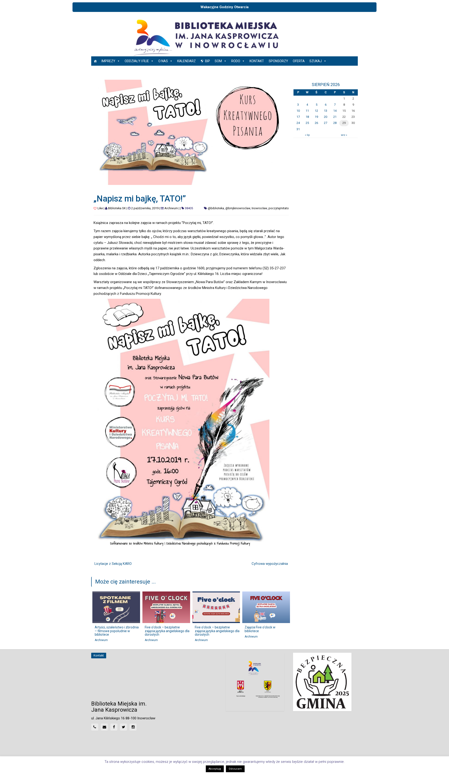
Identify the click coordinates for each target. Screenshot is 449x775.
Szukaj (315, 61)
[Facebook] (113, 727)
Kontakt (257, 61)
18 (307, 117)
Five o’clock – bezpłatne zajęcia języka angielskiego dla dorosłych (167, 630)
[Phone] (94, 727)
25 (307, 123)
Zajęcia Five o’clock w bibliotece (260, 629)
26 (316, 123)
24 (298, 123)
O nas (163, 61)
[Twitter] (123, 727)
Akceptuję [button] (215, 768)
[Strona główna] (95, 61)
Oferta (299, 61)
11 (307, 110)
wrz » (344, 135)
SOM (218, 61)
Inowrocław (259, 208)
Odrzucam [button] (235, 768)
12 (316, 110)
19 (316, 117)
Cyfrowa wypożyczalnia (270, 564)
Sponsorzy (278, 61)
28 (335, 123)
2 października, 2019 (145, 208)
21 (335, 117)
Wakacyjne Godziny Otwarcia (224, 7)
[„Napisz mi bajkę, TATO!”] (191, 132)
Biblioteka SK (117, 208)
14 (335, 110)
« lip (307, 135)
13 (325, 110)
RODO (235, 61)
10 (298, 110)
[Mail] (104, 727)
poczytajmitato (278, 208)
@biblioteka (216, 208)
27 (325, 123)
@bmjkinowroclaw (237, 208)
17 (298, 117)
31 (298, 129)
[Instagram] (133, 727)
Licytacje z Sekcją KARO (113, 564)
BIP (207, 61)
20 (325, 117)
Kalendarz (186, 61)
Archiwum (171, 208)
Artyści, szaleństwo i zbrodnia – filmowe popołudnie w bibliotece (117, 630)
